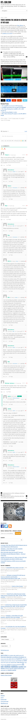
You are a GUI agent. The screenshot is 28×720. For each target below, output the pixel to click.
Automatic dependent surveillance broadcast (12, 657)
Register (3, 695)
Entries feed (3, 699)
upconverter (3, 670)
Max (13, 225)
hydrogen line (24, 659)
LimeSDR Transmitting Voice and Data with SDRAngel (14, 107)
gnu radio (9, 659)
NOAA (25, 660)
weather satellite (12, 670)
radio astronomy (20, 662)
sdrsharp (7, 668)
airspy (6, 655)
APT (23, 655)
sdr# (25, 667)
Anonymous (15, 187)
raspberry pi (9, 664)
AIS (8, 655)
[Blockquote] (12, 141)
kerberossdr (6, 660)
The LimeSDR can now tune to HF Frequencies (12, 105)
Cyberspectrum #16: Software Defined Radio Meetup (13, 493)
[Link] (16, 141)
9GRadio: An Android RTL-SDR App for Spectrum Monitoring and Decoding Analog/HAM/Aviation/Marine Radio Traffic (13, 576)
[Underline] (5, 141)
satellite (20, 667)
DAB (25, 657)
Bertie (16, 297)
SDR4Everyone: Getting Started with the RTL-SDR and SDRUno (12, 496)
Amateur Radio (15, 118)
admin (6, 118)
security (11, 668)
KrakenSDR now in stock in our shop (15, 567)
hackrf (18, 659)
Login (25, 131)
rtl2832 (7, 666)
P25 (4, 662)
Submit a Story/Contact (17, 586)
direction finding (3, 659)
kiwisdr (10, 660)
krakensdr (13, 660)
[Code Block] (14, 141)
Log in (2, 697)
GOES (12, 659)
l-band (17, 660)
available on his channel (7, 33)
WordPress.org (4, 703)
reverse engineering (17, 664)
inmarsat (2, 660)
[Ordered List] (9, 141)
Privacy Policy (3, 719)
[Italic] (4, 141)
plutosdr (12, 662)
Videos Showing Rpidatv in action (9, 112)
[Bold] (2, 141)
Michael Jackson (16, 398)
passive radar (8, 662)
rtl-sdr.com (6, 2)
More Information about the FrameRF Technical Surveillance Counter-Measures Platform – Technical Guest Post (13, 553)
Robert (14, 171)
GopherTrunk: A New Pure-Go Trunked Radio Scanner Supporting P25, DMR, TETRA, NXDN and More (13, 595)
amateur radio (12, 655)
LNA (22, 660)
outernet (2, 662)
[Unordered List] (11, 141)
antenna (20, 655)
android (17, 655)
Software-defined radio (19, 668)
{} (17, 140)
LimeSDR (22, 118)
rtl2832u (14, 666)
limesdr (8, 120)
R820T (15, 662)
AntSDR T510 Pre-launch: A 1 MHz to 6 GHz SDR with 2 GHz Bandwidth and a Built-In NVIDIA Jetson (14, 558)
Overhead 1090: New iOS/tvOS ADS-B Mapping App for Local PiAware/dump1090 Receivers (14, 545)
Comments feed (4, 701)
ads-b (2, 655)
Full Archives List (5, 650)
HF (19, 118)
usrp (6, 670)
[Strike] (7, 141)
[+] (19, 140)
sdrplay (3, 668)
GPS (15, 659)
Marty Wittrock (20, 25)
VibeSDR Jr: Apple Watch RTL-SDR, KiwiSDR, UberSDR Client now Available (12, 549)
